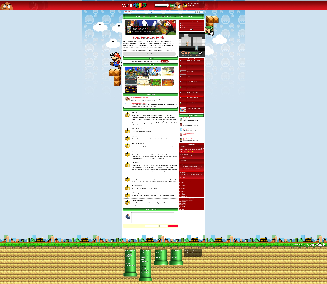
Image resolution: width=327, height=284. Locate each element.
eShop (156, 16)
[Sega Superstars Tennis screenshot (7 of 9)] (155, 85)
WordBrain (143, 259)
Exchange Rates (183, 204)
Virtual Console (166, 16)
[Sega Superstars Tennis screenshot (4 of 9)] (168, 75)
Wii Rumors (182, 191)
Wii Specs (181, 190)
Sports (137, 29)
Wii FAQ (181, 193)
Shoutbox (181, 209)
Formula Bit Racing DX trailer (193, 60)
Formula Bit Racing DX (192, 66)
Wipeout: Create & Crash (188, 133)
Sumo (148, 28)
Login (189, 5)
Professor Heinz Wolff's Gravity (145, 273)
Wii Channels (182, 185)
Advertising (174, 257)
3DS (150, 16)
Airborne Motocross (191, 87)
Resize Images (182, 207)
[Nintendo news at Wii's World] (134, 5)
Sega (139, 28)
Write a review (164, 61)
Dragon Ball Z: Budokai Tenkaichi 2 (130, 260)
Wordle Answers (145, 252)
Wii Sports (128, 269)
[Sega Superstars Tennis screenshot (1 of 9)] (131, 75)
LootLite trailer (190, 71)
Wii (175, 16)
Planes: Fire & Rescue (188, 118)
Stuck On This (144, 255)
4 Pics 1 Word (144, 261)
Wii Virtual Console (183, 187)
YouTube (158, 257)
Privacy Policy (305, 245)
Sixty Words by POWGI (192, 81)
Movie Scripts (182, 203)
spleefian (182, 164)
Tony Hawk (143, 266)
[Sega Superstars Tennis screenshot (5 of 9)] (131, 85)
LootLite (188, 76)
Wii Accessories (183, 196)
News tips (174, 252)
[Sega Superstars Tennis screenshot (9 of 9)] (131, 92)
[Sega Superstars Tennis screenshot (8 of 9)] (168, 85)
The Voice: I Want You (188, 123)
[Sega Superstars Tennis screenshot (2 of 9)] (143, 75)
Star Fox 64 (190, 151)
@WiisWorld (159, 252)
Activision (185, 129)
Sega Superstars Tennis (137, 26)
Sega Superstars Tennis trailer (139, 103)
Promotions (174, 255)
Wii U (144, 16)
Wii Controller (182, 184)
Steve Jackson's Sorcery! (192, 97)
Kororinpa (143, 268)
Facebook (158, 255)
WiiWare (181, 16)
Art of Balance (144, 270)
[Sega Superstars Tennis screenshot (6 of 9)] (143, 85)
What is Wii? (182, 182)
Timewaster (144, 257)
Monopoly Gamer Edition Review (194, 108)
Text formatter (182, 206)
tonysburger (182, 154)
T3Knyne (182, 160)
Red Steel (128, 263)
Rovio (184, 139)
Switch (138, 16)
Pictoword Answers (145, 264)
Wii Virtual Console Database (186, 200)
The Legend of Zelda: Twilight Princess (129, 255)
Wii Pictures (182, 188)
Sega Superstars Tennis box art (139, 97)
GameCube (189, 16)
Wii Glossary (182, 194)
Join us (193, 5)
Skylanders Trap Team (188, 128)
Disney (184, 119)
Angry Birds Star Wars (188, 138)
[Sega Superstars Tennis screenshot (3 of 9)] (155, 75)
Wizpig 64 (182, 146)
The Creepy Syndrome (192, 103)
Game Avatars (182, 201)
